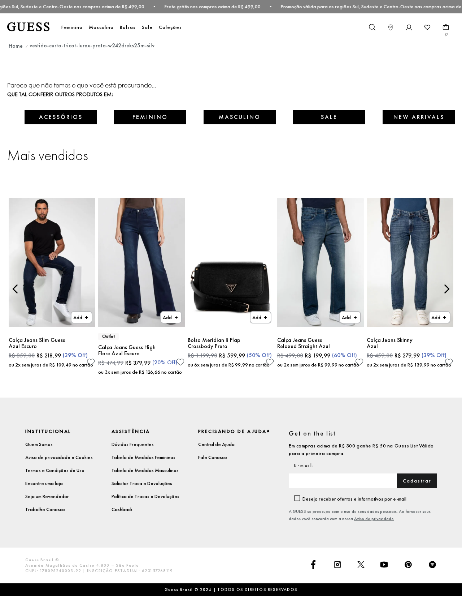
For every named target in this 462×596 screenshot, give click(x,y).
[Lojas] (390, 27)
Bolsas (128, 27)
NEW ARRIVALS (418, 117)
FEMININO (150, 117)
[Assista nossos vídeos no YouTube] (384, 565)
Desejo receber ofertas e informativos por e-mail (354, 499)
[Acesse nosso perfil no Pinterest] (408, 565)
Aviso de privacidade (374, 519)
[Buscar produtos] (371, 27)
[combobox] (371, 27)
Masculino (101, 27)
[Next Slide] (446, 289)
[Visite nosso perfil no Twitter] (361, 565)
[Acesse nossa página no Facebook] (313, 565)
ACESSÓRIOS (61, 117)
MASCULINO (240, 117)
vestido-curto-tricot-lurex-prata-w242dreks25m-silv (92, 45)
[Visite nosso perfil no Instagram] (337, 565)
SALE (329, 117)
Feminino (72, 27)
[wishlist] (427, 27)
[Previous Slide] (15, 289)
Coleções (170, 27)
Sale (147, 27)
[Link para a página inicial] (15, 46)
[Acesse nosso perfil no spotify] (432, 565)
